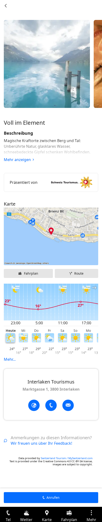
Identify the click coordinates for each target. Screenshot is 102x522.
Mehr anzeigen (17, 159)
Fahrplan (31, 273)
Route (78, 273)
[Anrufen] (51, 405)
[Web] (34, 405)
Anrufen (53, 497)
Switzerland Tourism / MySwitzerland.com (67, 458)
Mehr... (10, 359)
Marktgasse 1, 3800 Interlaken (51, 389)
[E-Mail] (68, 405)
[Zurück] (5, 5)
